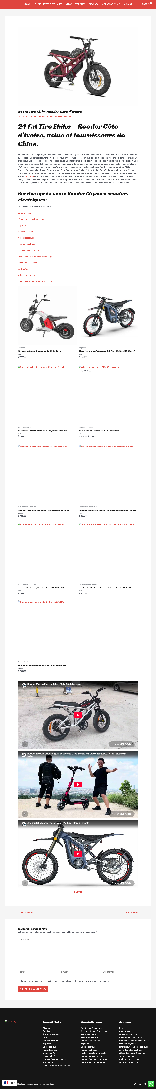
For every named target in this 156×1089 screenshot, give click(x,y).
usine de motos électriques (131, 1050)
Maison (27, 4)
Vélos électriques (75, 4)
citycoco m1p (49, 1053)
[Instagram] (145, 1084)
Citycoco (93, 4)
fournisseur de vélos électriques (133, 1047)
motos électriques (26, 238)
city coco (47, 1044)
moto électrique (50, 1050)
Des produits (47, 116)
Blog (121, 1028)
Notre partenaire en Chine (130, 1037)
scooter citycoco (127, 1056)
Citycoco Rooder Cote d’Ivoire (94, 1031)
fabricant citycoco (127, 1044)
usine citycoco (24, 213)
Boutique (47, 1031)
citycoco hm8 (49, 1056)
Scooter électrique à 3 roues (94, 1062)
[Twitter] (140, 1084)
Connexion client (126, 1031)
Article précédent (24, 912)
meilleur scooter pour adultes (94, 1053)
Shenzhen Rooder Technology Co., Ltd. (35, 281)
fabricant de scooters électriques (134, 1040)
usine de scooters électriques (56, 1065)
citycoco (22, 225)
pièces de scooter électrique (132, 1053)
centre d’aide (23, 269)
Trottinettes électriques (48, 4)
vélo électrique (49, 1047)
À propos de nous (111, 4)
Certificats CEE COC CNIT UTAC (32, 263)
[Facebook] (135, 1084)
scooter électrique (51, 1040)
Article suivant (133, 912)
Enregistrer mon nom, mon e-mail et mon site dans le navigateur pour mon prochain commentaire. (65, 981)
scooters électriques (27, 244)
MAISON (78, 892)
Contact (46, 1037)
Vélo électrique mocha (28, 275)
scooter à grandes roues (92, 1056)
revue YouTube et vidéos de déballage (35, 256)
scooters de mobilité (128, 1062)
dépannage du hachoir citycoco (32, 219)
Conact (128, 4)
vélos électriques (25, 232)
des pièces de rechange (28, 250)
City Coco (29, 176)
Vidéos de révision (89, 1037)
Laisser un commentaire (29, 116)
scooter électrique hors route (94, 1059)
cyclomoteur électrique (129, 1059)
